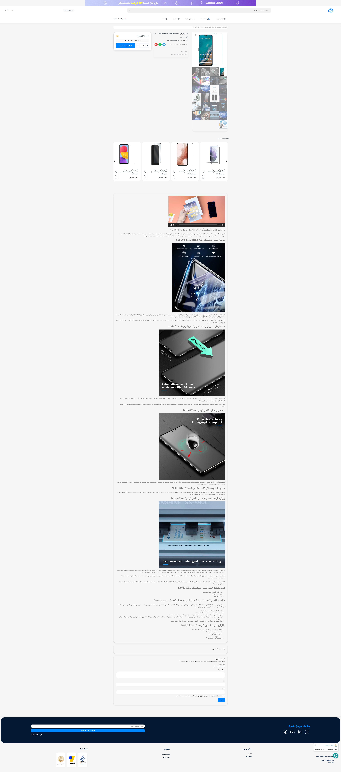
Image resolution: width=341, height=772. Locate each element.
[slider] (198, 224)
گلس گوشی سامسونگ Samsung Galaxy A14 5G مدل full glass (129, 172)
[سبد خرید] (5, 10)
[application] (196, 211)
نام (224, 681)
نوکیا (213, 27)
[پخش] (223, 225)
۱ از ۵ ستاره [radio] (224, 666)
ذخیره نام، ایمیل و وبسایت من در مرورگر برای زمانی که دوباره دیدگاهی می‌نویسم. (200, 696)
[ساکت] (173, 225)
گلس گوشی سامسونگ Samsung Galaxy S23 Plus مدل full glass (187, 172)
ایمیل (223, 688)
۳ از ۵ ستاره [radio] (219, 666)
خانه (226, 27)
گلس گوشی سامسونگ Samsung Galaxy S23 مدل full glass (159, 172)
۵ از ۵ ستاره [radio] (214, 666)
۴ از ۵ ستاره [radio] (217, 666)
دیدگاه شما (221, 670)
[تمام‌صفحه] (171, 225)
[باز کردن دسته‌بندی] (216, 19)
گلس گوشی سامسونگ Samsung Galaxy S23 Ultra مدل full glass (216, 172)
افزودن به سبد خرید (126, 46)
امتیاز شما (222, 664)
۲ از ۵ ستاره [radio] (222, 666)
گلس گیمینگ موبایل (219, 27)
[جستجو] (129, 10)
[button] (164, 44)
